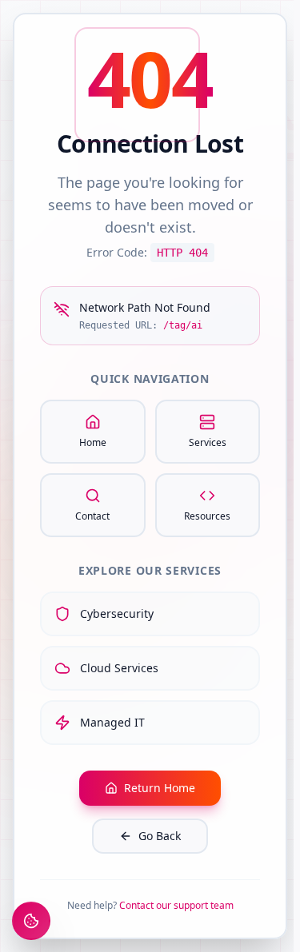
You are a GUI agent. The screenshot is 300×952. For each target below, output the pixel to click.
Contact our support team (176, 905)
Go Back (159, 835)
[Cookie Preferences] (31, 921)
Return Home (159, 787)
